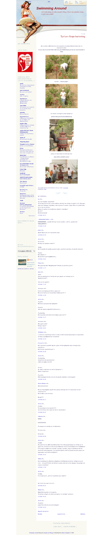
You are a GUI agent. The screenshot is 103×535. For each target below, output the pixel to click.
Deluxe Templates (66, 532)
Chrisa (39, 263)
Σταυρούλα (41, 343)
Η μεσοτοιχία (23, 183)
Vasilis (21, 200)
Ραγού (21, 213)
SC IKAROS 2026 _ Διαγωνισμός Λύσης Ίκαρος (27, 165)
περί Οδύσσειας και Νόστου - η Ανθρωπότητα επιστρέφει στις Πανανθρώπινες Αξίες (27, 159)
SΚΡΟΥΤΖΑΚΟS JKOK (26, 177)
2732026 (22, 187)
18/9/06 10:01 (42, 259)
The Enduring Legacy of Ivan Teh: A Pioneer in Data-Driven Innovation (27, 196)
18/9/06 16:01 (42, 328)
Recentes (40, 514)
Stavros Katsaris (42, 383)
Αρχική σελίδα (61, 514)
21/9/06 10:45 (42, 496)
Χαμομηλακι (23, 98)
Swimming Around (51, 8)
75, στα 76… (23, 191)
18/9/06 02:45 (42, 235)
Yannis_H (22, 137)
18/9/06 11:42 (42, 284)
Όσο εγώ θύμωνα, (24, 114)
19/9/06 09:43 (42, 412)
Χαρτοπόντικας (24, 116)
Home (67, 2)
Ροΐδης (22, 148)
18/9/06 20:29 (42, 379)
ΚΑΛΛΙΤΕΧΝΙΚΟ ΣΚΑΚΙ (26, 164)
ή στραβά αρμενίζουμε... (27, 185)
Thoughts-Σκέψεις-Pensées (27, 144)
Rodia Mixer (23, 155)
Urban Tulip (23, 169)
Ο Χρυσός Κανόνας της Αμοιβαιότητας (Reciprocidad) (26, 101)
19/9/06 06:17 (42, 399)
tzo (38, 199)
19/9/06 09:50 (42, 436)
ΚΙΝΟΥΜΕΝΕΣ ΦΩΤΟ (25, 179)
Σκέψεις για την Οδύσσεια (26, 145)
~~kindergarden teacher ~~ (44, 219)
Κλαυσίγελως (24, 189)
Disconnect (22, 170)
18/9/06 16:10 (42, 339)
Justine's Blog (23, 123)
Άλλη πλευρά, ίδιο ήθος (26, 139)
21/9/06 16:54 (42, 507)
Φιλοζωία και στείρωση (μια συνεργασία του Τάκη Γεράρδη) (27, 86)
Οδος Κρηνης (23, 181)
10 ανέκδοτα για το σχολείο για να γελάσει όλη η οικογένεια (27, 108)
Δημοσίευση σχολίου (43, 511)
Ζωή (45, 189)
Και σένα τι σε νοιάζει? (26, 92)
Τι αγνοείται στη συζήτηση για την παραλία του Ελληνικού (27, 207)
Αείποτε (22, 94)
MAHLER (22, 173)
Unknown (40, 416)
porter (39, 230)
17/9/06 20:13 (42, 215)
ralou (39, 272)
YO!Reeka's (40, 332)
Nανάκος (22, 211)
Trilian (39, 458)
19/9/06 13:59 (42, 467)
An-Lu (39, 239)
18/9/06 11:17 (42, 268)
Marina (39, 489)
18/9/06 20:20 (42, 351)
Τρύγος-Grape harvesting (73, 36)
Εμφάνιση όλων (32, 215)
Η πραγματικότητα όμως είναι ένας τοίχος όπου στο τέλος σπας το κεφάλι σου (27, 151)
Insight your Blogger (49, 532)
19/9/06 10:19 (42, 454)
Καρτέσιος (23, 193)
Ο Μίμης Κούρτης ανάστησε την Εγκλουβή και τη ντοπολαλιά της (27, 126)
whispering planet (24, 142)
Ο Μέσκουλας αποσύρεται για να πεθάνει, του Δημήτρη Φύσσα (26, 119)
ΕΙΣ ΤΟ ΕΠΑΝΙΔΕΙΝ (25, 174)
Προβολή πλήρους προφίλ (26, 268)
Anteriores (82, 514)
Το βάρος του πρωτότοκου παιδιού (26, 134)
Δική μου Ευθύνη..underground (26, 204)
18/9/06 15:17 (42, 317)
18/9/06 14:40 (42, 295)
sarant (21, 83)
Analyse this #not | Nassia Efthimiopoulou (26, 131)
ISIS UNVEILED (24, 90)
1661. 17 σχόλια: (24, 96)
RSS (76, 2)
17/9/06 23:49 (42, 226)
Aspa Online (23, 105)
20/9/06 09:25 (42, 485)
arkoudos (22, 112)
